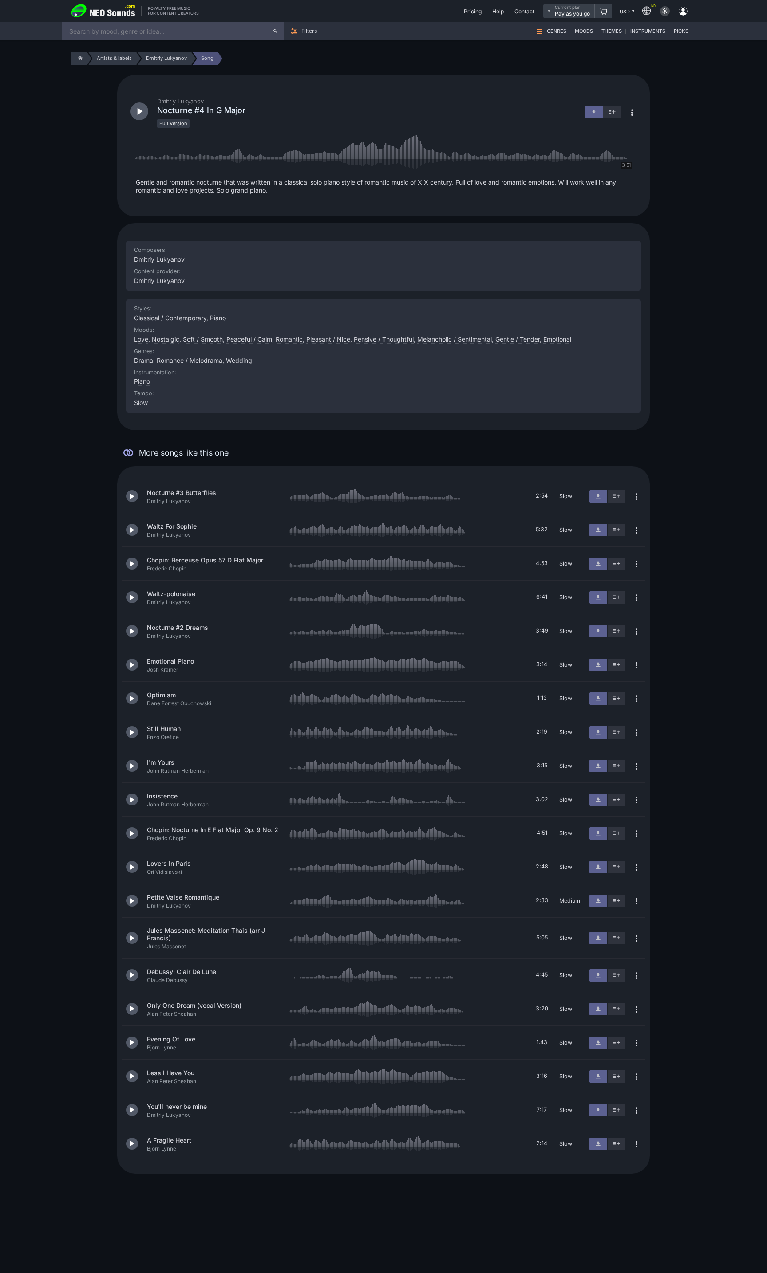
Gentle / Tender (517, 339)
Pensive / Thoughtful (384, 339)
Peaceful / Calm (249, 339)
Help (498, 11)
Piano (142, 381)
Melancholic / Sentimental (454, 339)
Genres (556, 31)
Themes (611, 31)
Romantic (289, 339)
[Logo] (103, 11)
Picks (681, 31)
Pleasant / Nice (328, 339)
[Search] (275, 31)
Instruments (647, 31)
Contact (524, 11)
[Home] (79, 58)
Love (141, 339)
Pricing (473, 11)
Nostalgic (165, 339)
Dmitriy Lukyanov (159, 280)
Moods (584, 31)
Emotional (557, 339)
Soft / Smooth (203, 339)
